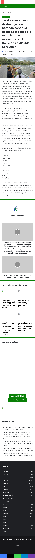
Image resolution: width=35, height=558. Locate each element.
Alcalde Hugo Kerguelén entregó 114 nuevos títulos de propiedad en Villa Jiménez (9, 303)
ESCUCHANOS (17, 396)
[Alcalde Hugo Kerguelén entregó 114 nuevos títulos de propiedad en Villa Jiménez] (9, 294)
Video (4, 531)
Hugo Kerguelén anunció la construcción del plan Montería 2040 (25, 303)
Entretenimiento (8, 498)
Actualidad (6, 472)
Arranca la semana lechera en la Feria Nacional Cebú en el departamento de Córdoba (25, 326)
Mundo (5, 510)
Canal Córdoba (9, 51)
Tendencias (6, 528)
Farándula (6, 501)
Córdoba (5, 483)
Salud (4, 522)
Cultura (5, 486)
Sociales (5, 525)
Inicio (5, 13)
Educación (6, 492)
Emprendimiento (8, 495)
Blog (4, 478)
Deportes (5, 489)
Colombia (5, 480)
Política (5, 516)
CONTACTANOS (17, 400)
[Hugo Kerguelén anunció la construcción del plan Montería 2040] (25, 294)
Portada (5, 519)
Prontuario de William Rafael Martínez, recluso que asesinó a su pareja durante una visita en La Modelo (18, 443)
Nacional (5, 513)
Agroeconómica (7, 475)
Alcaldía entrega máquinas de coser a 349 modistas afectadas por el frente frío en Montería (9, 327)
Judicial (5, 504)
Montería (10, 13)
